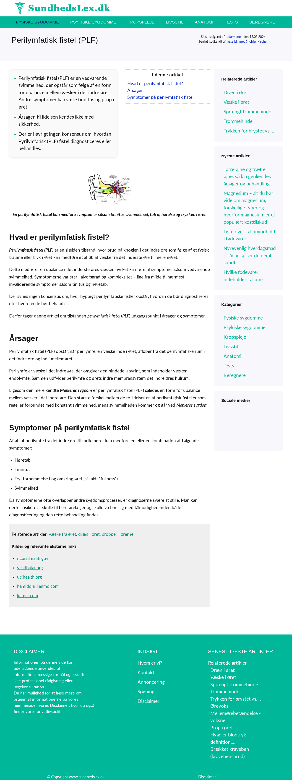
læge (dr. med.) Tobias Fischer (247, 41)
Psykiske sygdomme (93, 22)
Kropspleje (141, 22)
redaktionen (234, 37)
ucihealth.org (29, 577)
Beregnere (262, 22)
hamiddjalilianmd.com (38, 586)
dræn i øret (89, 534)
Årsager (135, 90)
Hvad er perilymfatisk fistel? (155, 83)
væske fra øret (62, 534)
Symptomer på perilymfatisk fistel (160, 97)
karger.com (27, 596)
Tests (231, 22)
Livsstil (174, 22)
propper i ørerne (117, 534)
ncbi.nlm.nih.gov (32, 558)
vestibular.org (30, 568)
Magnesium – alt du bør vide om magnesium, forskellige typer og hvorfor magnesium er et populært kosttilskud (249, 208)
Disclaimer (207, 777)
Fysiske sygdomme (37, 22)
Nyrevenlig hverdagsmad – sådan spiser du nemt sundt (250, 255)
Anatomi (204, 22)
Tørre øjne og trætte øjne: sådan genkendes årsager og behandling (247, 176)
